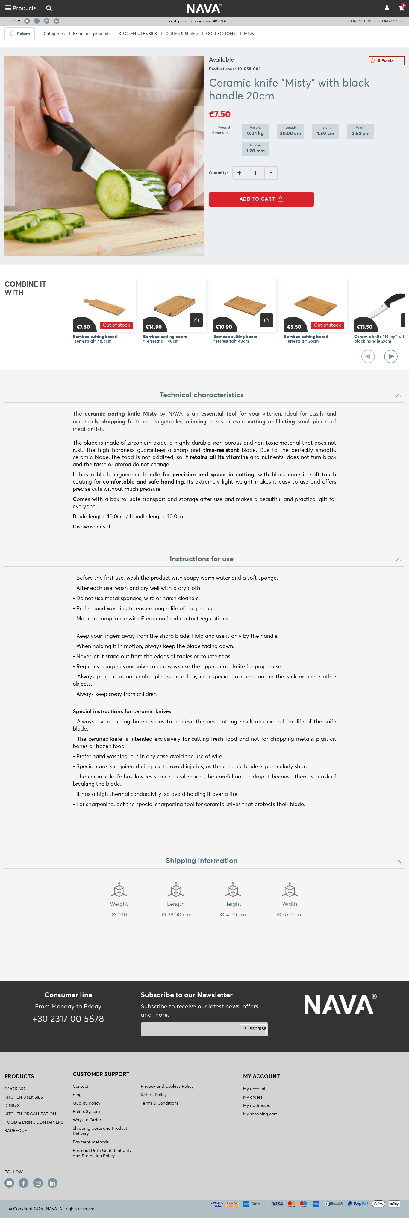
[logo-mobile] (49, 8)
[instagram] (47, 21)
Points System (86, 1112)
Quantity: (218, 173)
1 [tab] (100, 249)
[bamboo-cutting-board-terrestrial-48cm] (104, 304)
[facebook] (37, 21)
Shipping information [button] (201, 860)
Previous (9, 156)
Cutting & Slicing (181, 34)
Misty (249, 34)
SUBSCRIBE (255, 1029)
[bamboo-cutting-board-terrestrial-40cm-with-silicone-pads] (174, 304)
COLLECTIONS (221, 34)
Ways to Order (87, 1120)
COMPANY (388, 21)
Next (199, 156)
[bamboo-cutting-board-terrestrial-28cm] (315, 304)
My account (254, 1089)
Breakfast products (91, 34)
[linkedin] (57, 21)
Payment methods (91, 1142)
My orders (252, 1097)
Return (23, 34)
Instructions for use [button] (202, 559)
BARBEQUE (15, 1131)
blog (77, 1095)
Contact (80, 1086)
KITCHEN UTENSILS (138, 34)
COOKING (14, 1089)
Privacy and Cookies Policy (167, 1086)
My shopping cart (260, 1114)
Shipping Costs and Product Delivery (100, 1131)
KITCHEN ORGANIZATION (30, 1114)
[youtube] (27, 21)
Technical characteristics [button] (202, 395)
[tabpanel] (104, 156)
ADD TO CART (257, 199)
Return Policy (153, 1095)
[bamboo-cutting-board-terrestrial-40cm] (244, 304)
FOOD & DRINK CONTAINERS (33, 1122)
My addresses (256, 1106)
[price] (196, 320)
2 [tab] (109, 249)
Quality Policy (86, 1103)
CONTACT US (359, 21)
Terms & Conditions (159, 1103)
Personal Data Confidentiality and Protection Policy (102, 1153)
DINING (12, 1106)
